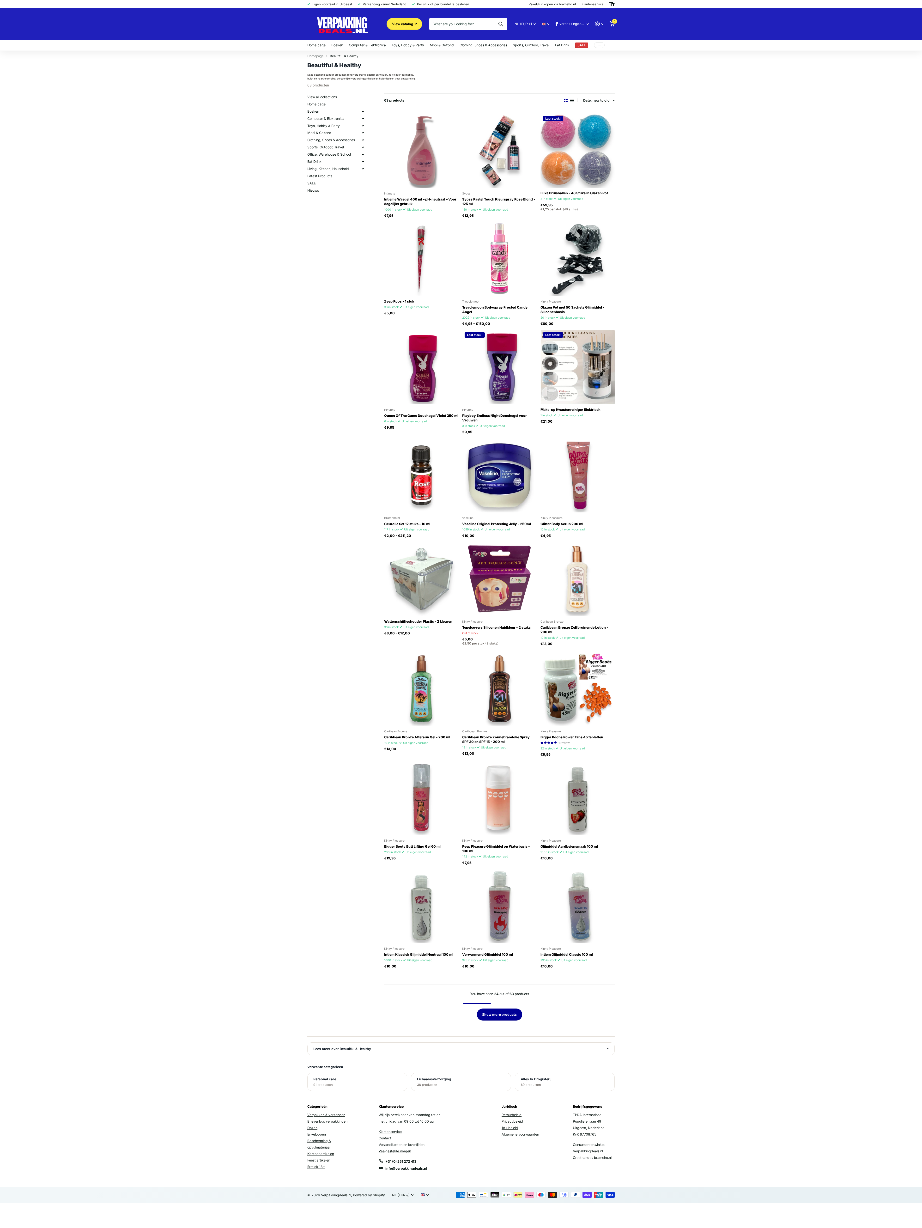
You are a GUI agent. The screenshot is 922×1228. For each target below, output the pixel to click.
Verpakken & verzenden (326, 1115)
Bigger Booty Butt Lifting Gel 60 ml (412, 846)
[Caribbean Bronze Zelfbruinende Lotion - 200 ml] (577, 579)
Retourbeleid (512, 1115)
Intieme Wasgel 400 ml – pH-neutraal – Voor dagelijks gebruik (420, 201)
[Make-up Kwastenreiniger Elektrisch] (577, 367)
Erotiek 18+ (316, 1167)
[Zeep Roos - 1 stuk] (421, 259)
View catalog (403, 24)
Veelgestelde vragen (395, 1151)
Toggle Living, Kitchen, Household (363, 169)
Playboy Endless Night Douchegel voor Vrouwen (494, 417)
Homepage (315, 56)
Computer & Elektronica (367, 45)
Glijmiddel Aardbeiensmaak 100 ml (569, 846)
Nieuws (313, 190)
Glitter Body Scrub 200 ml (561, 524)
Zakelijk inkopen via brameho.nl (552, 4)
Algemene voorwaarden (520, 1134)
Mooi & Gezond (442, 45)
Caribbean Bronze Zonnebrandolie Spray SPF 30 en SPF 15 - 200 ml (496, 739)
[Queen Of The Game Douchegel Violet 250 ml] (421, 367)
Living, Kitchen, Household (328, 169)
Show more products (499, 1014)
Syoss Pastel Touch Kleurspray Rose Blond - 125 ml (498, 201)
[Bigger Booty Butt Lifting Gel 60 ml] (421, 798)
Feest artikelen (318, 1160)
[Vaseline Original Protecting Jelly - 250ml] (499, 475)
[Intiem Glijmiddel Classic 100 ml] (577, 906)
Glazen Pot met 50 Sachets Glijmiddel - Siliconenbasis (572, 309)
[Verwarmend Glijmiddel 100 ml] (499, 906)
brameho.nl (603, 1157)
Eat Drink (562, 45)
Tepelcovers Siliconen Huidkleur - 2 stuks (496, 627)
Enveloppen (316, 1134)
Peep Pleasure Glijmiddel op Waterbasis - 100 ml (496, 848)
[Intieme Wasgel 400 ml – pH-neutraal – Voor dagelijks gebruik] (421, 151)
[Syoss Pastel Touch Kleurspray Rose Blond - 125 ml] (499, 151)
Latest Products (319, 176)
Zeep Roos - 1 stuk (399, 301)
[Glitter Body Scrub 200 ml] (577, 475)
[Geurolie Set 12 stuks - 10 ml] (421, 475)
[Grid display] (566, 100)
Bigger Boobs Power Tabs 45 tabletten (571, 737)
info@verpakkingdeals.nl (406, 1168)
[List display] (572, 100)
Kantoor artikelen (320, 1154)
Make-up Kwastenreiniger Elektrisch (570, 409)
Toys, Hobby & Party (408, 45)
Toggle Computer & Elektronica (363, 118)
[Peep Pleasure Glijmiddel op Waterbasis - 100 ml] (499, 798)
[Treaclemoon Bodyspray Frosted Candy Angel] (499, 259)
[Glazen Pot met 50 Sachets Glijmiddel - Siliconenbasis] (577, 259)
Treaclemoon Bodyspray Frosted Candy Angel (495, 309)
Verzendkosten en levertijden (402, 1145)
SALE (311, 183)
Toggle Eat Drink (363, 161)
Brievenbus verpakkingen (327, 1121)
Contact (385, 1138)
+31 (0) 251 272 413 (400, 1161)
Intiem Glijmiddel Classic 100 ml (566, 954)
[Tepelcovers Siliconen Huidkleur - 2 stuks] (499, 579)
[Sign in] (599, 23)
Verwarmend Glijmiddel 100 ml (487, 954)
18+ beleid (510, 1128)
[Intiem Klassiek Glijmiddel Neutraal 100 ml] (421, 906)
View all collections (322, 97)
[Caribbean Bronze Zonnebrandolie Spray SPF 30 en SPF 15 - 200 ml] (499, 688)
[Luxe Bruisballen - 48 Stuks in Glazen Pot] (577, 151)
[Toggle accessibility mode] (612, 4)
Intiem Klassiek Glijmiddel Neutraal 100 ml (418, 954)
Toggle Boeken (363, 111)
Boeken (337, 45)
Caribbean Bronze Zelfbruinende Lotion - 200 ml (574, 629)
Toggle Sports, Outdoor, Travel (363, 147)
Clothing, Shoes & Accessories (483, 45)
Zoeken (500, 24)
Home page (316, 45)
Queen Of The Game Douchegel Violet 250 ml (421, 415)
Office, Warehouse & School (329, 154)
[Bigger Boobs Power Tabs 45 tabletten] (577, 688)
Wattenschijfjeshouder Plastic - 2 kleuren (418, 621)
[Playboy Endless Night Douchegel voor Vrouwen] (499, 367)
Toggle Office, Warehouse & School (363, 154)
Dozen (312, 1128)
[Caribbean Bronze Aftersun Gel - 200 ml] (421, 688)
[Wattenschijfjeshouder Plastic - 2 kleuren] (421, 579)
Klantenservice (390, 1132)
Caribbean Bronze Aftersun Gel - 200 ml (417, 737)
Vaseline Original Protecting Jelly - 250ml (496, 524)
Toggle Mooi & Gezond (363, 133)
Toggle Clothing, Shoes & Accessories (363, 140)
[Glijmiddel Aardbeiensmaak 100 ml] (577, 798)
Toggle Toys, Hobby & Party (363, 126)
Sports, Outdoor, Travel (531, 45)
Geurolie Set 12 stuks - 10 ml (407, 524)
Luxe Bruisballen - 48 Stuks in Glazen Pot (574, 193)
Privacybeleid (512, 1121)
